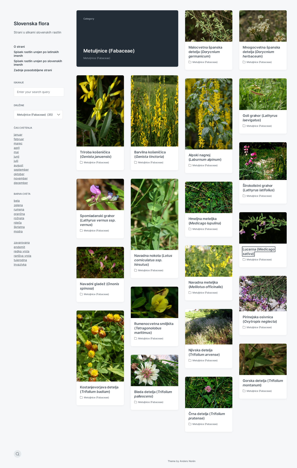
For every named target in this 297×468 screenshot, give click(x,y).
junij (16, 156)
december (21, 183)
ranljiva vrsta (22, 256)
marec (18, 143)
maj (16, 152)
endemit (19, 247)
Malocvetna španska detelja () (205, 51)
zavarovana (22, 242)
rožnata (19, 218)
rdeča (18, 222)
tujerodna (20, 260)
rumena (19, 209)
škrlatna (19, 227)
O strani (19, 46)
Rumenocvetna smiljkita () (153, 328)
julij (16, 161)
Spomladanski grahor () (98, 220)
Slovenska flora (31, 23)
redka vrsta (21, 251)
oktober (19, 174)
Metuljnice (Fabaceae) (205, 62)
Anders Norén (187, 461)
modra (18, 231)
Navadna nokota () (153, 260)
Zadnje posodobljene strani (33, 70)
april (17, 148)
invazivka (20, 264)
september (21, 169)
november (21, 178)
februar (19, 139)
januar (18, 134)
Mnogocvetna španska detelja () (261, 51)
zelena (18, 205)
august (18, 165)
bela (17, 200)
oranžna (19, 214)
